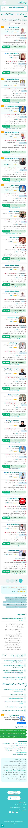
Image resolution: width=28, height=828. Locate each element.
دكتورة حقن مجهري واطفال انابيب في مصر (16, 771)
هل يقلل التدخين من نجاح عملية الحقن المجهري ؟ (12, 710)
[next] (8, 581)
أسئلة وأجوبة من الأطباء (20, 805)
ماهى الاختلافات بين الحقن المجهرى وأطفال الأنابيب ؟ (13, 703)
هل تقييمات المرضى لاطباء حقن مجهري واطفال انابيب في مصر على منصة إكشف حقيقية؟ (13, 678)
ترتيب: (23, 24)
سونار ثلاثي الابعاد (18, 750)
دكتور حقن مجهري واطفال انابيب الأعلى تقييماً (16, 598)
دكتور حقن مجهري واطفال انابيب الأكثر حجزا (16, 600)
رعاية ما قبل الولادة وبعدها (11, 748)
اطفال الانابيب (14, 744)
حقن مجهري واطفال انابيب (10, 35)
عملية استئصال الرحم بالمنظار (20, 754)
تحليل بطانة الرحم (22, 748)
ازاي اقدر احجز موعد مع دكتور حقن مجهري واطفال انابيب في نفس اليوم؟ (12, 656)
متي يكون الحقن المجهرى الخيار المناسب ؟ (14, 707)
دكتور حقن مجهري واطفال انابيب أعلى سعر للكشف (15, 605)
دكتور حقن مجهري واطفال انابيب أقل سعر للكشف (15, 602)
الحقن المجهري (6, 744)
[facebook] (10, 812)
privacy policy (14, 823)
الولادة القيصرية (14, 746)
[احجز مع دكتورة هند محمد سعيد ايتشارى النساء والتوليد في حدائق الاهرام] (22, 56)
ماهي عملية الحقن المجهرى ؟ (16, 695)
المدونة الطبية (22, 802)
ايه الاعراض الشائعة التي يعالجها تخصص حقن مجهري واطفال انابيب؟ (13, 690)
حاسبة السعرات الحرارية (20, 810)
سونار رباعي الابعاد (9, 750)
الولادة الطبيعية (23, 746)
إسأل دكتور (21, 723)
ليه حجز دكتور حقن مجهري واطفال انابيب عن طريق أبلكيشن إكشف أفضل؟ (13, 661)
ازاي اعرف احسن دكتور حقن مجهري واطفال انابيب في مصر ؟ (12, 619)
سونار (25, 750)
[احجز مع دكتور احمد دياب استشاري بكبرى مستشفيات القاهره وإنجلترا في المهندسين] (22, 449)
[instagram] (14, 812)
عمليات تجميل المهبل (21, 752)
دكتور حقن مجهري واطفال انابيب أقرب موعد (16, 607)
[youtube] (17, 812)
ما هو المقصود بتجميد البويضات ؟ (15, 698)
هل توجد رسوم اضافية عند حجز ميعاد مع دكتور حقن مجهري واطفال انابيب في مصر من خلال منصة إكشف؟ (13, 672)
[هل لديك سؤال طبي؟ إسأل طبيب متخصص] (22, 718)
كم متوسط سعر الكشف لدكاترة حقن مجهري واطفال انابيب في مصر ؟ (13, 666)
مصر (13, 8)
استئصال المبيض (23, 744)
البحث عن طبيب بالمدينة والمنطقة (17, 807)
